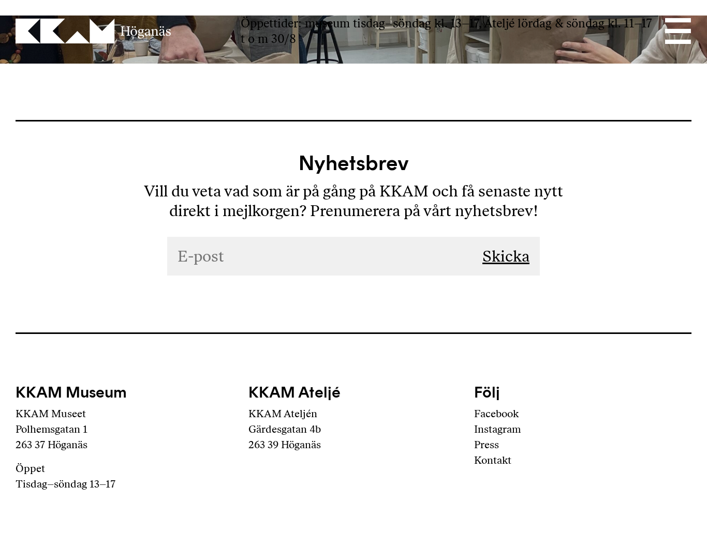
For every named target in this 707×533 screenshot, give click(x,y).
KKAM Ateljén (282, 413)
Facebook (496, 413)
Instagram (497, 429)
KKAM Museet (51, 413)
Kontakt (492, 460)
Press (486, 444)
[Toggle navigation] (676, 31)
